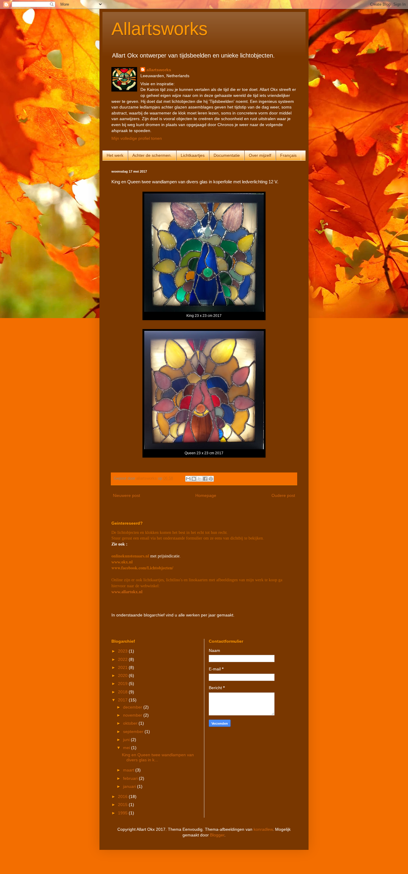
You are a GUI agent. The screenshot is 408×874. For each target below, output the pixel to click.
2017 (123, 700)
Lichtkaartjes (193, 155)
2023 (123, 651)
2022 (123, 659)
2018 (123, 691)
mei (127, 747)
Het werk (115, 155)
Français (288, 155)
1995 (123, 813)
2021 (123, 667)
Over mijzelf (260, 155)
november (133, 715)
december (133, 707)
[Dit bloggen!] (194, 479)
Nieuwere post (126, 495)
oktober (131, 723)
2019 (123, 683)
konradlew (263, 829)
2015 (123, 804)
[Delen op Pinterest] (211, 479)
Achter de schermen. (152, 155)
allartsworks (158, 69)
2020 (123, 675)
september (134, 731)
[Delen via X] (200, 479)
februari (131, 778)
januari (130, 786)
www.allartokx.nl (126, 592)
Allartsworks (159, 29)
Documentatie (227, 155)
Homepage (205, 495)
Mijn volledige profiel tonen (136, 138)
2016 (123, 796)
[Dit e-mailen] (188, 479)
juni (127, 739)
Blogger (217, 835)
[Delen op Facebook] (205, 479)
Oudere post (283, 495)
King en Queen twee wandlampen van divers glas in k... (158, 757)
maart (129, 770)
